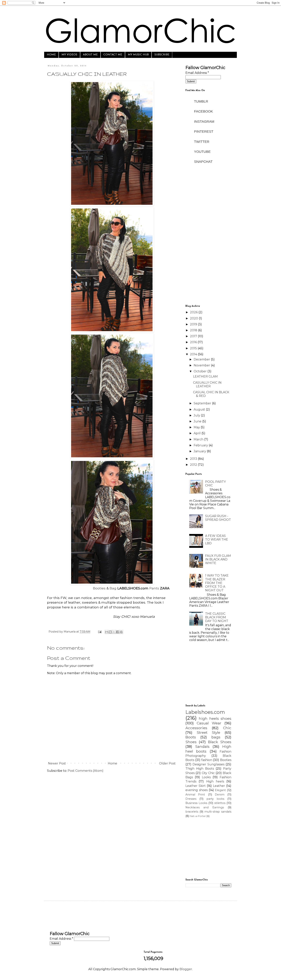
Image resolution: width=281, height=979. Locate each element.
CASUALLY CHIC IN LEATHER (207, 384)
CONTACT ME (112, 54)
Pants (154, 588)
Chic (227, 728)
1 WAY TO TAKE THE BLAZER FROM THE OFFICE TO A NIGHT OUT (217, 583)
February (201, 445)
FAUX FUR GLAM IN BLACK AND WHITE (218, 559)
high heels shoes (215, 718)
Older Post (167, 763)
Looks (206, 777)
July (197, 415)
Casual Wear (209, 723)
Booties (99, 588)
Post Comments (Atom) (85, 771)
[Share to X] (114, 632)
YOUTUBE (202, 152)
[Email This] (107, 632)
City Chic (208, 773)
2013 (194, 459)
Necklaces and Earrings (204, 807)
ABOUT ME (90, 54)
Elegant (220, 790)
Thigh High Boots (199, 768)
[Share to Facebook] (117, 632)
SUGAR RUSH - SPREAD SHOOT (218, 518)
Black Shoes (219, 742)
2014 (194, 354)
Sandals (202, 746)
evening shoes (196, 790)
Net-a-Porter (198, 816)
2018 (194, 330)
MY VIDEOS (69, 54)
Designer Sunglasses (208, 764)
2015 (194, 348)
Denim (219, 794)
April (197, 433)
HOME (51, 54)
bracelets (191, 811)
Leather (219, 786)
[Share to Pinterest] (121, 632)
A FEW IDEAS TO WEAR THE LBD (216, 539)
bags (215, 737)
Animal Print (195, 794)
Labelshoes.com (205, 712)
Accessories (196, 728)
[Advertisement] (208, 241)
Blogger (185, 969)
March (199, 439)
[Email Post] (99, 631)
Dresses (190, 798)
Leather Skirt (195, 786)
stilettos (219, 803)
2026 (194, 312)
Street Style (208, 732)
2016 (194, 342)
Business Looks (196, 803)
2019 (194, 324)
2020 (194, 318)
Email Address (197, 73)
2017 (194, 336)
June (198, 421)
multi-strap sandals (217, 811)
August (200, 409)
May (197, 427)
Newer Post (57, 763)
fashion (206, 760)
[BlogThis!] (110, 632)
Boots (190, 737)
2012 (194, 464)
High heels (215, 781)
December (202, 359)
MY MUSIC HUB (138, 54)
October (200, 371)
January (200, 451)
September (203, 403)
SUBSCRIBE (161, 54)
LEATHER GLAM (205, 376)
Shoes (191, 742)
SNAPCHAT (204, 162)
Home (112, 763)
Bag (113, 588)
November (202, 365)
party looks (215, 798)
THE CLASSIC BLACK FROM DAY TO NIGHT (216, 617)
